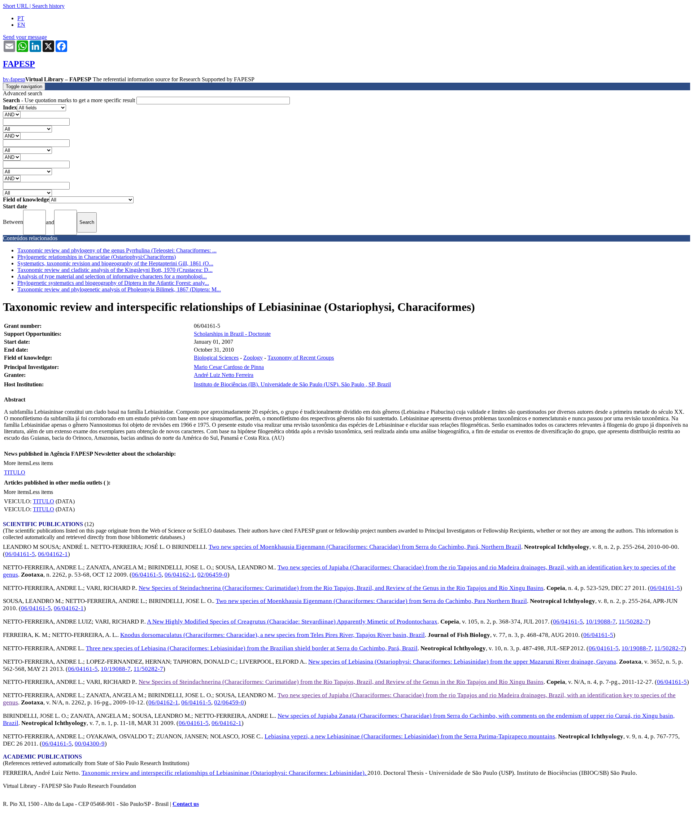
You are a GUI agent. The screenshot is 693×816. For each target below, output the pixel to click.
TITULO (14, 472)
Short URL (15, 6)
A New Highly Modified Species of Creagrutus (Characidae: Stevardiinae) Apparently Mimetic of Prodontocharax (292, 621)
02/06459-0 (212, 574)
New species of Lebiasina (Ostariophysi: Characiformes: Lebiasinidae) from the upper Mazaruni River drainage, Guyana (462, 661)
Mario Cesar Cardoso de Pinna (229, 367)
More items (16, 463)
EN (21, 25)
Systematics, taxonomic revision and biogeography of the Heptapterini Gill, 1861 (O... (115, 263)
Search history (48, 6)
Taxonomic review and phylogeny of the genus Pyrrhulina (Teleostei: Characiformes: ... (117, 250)
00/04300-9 (90, 743)
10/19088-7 (601, 621)
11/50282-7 (633, 621)
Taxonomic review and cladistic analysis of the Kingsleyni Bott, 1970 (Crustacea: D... (115, 270)
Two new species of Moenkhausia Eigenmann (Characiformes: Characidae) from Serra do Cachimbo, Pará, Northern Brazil (365, 546)
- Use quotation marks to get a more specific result (69, 100)
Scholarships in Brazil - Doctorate (232, 334)
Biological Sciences (216, 358)
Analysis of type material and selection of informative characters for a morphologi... (112, 276)
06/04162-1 (53, 554)
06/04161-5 (20, 554)
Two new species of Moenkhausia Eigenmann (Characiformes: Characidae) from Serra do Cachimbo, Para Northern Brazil (371, 601)
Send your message (25, 37)
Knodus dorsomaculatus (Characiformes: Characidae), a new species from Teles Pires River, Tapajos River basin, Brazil (272, 634)
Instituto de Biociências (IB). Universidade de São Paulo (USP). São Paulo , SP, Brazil (292, 384)
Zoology (253, 358)
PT (20, 18)
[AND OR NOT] (12, 114)
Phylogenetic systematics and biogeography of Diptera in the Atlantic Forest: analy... (113, 283)
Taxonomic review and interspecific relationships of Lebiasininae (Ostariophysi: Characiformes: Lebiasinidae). (224, 772)
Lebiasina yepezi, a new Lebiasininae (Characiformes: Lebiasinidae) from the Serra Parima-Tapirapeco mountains (410, 736)
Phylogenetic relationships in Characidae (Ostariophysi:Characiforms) (96, 257)
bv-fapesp (14, 79)
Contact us (186, 804)
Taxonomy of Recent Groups (300, 358)
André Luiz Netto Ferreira (223, 375)
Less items (41, 463)
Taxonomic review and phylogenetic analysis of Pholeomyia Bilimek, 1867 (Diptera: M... (119, 289)
